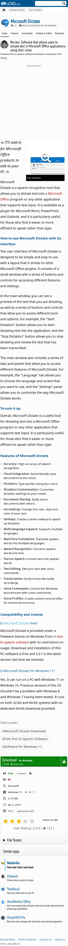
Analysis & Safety (44, 33)
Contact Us (46, 939)
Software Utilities (17, 10)
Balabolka (13, 862)
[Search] (64, 4)
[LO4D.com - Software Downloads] (4, 9)
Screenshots (27, 33)
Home (4, 33)
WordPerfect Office (19, 901)
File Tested (14, 840)
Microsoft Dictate (16, 623)
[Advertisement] (34, 103)
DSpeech (12, 876)
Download (59, 33)
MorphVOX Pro (16, 917)
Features (14, 33)
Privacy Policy (7, 939)
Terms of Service (27, 939)
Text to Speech (35, 10)
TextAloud (13, 889)
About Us (60, 939)
